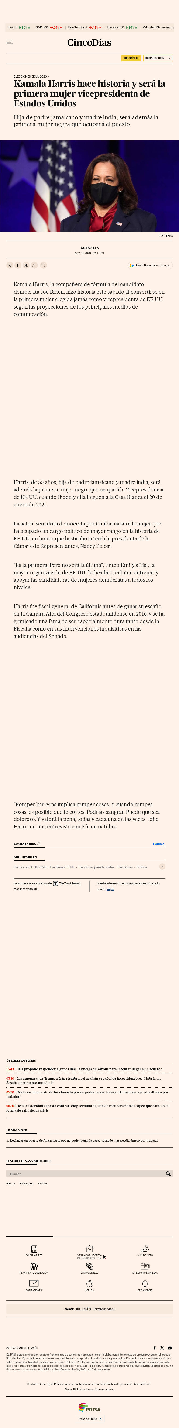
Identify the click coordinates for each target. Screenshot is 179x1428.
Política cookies (63, 1384)
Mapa (68, 1389)
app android (145, 1290)
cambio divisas (89, 1272)
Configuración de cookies (90, 1384)
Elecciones (125, 867)
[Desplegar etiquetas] (162, 866)
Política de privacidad (120, 1384)
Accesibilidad (142, 1384)
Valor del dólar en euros (158, 27)
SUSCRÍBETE (131, 58)
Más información (25, 889)
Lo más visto (16, 1130)
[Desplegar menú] (9, 42)
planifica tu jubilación (34, 1272)
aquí (110, 889)
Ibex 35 (12, 27)
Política (141, 867)
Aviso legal (46, 1384)
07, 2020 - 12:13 (89, 253)
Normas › (159, 844)
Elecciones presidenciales (96, 867)
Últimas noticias (21, 1060)
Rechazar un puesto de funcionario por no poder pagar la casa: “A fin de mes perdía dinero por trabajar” (84, 1140)
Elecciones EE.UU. (62, 867)
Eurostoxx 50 (115, 27)
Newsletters (86, 1389)
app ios (89, 1290)
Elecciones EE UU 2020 (30, 76)
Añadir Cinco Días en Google (152, 265)
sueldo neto (145, 1255)
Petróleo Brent (77, 27)
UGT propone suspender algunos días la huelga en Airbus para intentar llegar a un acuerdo (89, 1069)
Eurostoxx (27, 1183)
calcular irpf (34, 1255)
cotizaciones (34, 1290)
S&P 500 (42, 27)
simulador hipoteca (89, 1255)
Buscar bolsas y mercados (28, 1161)
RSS (75, 1389)
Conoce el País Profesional (89, 1309)
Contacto (32, 1384)
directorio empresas (145, 1272)
